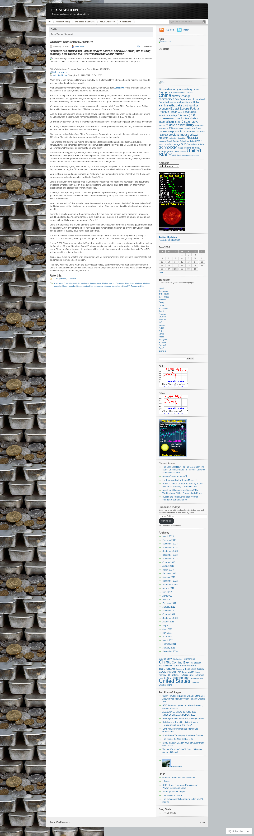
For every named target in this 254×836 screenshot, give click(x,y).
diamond (73, 283)
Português (163, 339)
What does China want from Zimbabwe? (71, 41)
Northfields (129, 283)
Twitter (186, 30)
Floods (173, 112)
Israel (178, 121)
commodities (166, 99)
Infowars (166, 781)
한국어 (161, 331)
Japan (186, 121)
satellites (162, 141)
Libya (195, 121)
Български (163, 291)
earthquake (174, 105)
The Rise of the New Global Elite (177, 739)
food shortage (170, 115)
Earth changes (188, 665)
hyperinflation (95, 283)
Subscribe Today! (169, 507)
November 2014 (170, 547)
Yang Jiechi (116, 286)
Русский (162, 345)
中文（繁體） (164, 297)
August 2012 (168, 588)
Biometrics (165, 92)
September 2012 (170, 584)
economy (164, 108)
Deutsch (162, 317)
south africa (88, 286)
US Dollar (178, 155)
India (184, 118)
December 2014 (170, 544)
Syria (201, 144)
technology (98, 286)
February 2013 (169, 573)
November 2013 (170, 558)
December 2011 (169, 610)
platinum (62, 278)
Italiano (161, 325)
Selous (79, 286)
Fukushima (183, 115)
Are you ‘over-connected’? (174, 476)
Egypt (174, 108)
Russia (192, 137)
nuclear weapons (168, 131)
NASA (170, 128)
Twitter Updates (168, 237)
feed (169, 30)
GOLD (200, 668)
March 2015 (168, 536)
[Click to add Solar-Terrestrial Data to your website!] (172, 231)
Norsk (161, 334)
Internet (163, 121)
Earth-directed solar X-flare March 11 (179, 480)
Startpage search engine (174, 791)
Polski (161, 337)
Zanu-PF (126, 286)
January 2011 (168, 648)
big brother (195, 89)
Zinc (142, 286)
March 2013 (168, 570)
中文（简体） (164, 294)
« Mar (161, 272)
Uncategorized (197, 678)
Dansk (161, 305)
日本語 (161, 328)
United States (174, 681)
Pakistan (163, 135)
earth (162, 105)
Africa (161, 89)
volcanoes (187, 156)
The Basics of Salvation (85, 22)
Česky (161, 302)
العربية (161, 288)
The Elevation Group (172, 795)
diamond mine (83, 283)
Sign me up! (166, 521)
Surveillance (193, 144)
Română (162, 342)
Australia (184, 89)
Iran (171, 121)
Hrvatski (162, 300)
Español (162, 348)
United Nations (180, 152)
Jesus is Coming (63, 22)
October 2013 (168, 562)
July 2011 (166, 625)
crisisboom (79, 46)
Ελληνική (162, 320)
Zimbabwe (71, 278)
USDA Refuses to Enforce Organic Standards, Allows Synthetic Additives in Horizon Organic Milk (183, 699)
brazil (175, 93)
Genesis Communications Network (178, 777)
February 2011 (169, 644)
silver (197, 141)
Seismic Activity (187, 141)
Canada (189, 93)
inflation (194, 118)
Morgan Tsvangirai (116, 283)
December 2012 (170, 581)
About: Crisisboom (107, 22)
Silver (191, 675)
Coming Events (182, 662)
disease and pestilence (179, 102)
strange (176, 144)
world (169, 685)
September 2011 (170, 618)
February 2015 (169, 540)
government (167, 118)
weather (195, 156)
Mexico (162, 125)
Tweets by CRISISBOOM (169, 240)
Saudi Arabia (172, 141)
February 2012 (169, 603)
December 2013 (170, 555)
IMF (178, 118)
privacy (194, 134)
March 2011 (167, 640)
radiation (173, 138)
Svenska (162, 351)
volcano (195, 682)
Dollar (196, 102)
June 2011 (167, 629)
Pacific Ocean (198, 131)
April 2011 (167, 636)
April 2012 (167, 596)
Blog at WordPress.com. (60, 822)
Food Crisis (189, 112)
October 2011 (168, 614)
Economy (180, 669)
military (188, 125)
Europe (185, 108)
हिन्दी (160, 322)
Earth (176, 666)
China (56, 278)
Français (162, 314)
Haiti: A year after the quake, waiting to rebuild (183, 718)
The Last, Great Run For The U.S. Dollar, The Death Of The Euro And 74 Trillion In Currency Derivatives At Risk (183, 470)
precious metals (178, 134)
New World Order (181, 128)
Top (203, 822)
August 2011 (168, 622)
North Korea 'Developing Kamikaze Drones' (182, 735)
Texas (180, 148)
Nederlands (163, 308)
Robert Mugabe (68, 286)
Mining (105, 283)
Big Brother (177, 659)
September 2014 (170, 551)
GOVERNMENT (167, 671)
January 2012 (168, 607)
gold (192, 115)
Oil (180, 131)
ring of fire (182, 138)
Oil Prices (187, 132)
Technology (181, 678)
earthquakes (191, 105)
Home (50, 21)
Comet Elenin (125, 22)
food (180, 112)
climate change (181, 95)
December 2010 (170, 651)
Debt (177, 99)
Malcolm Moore (60, 75)
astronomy (172, 89)
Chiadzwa (58, 283)
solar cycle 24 (165, 144)
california (181, 93)
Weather (162, 685)
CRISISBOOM (64, 10)
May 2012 (167, 592)
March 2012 (168, 599)
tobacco (107, 286)
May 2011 (167, 633)
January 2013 (168, 577)
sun (184, 144)
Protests (174, 675)
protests (163, 137)
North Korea (195, 128)
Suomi (161, 311)
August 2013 (168, 566)
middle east (174, 125)
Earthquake (167, 668)
